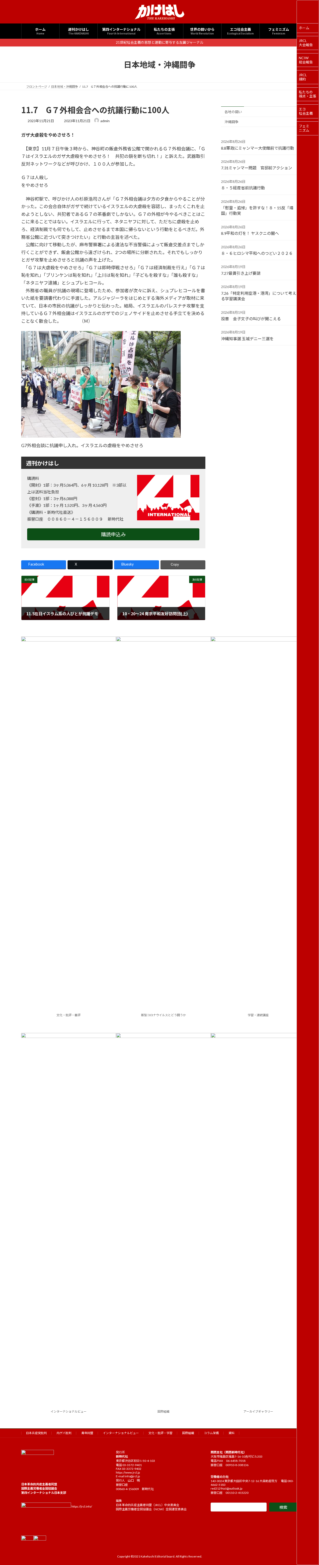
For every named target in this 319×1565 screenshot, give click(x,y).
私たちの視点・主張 (307, 94)
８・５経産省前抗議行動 (243, 187)
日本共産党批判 (36, 1433)
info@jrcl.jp (132, 1476)
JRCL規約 (303, 77)
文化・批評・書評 (68, 1015)
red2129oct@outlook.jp (226, 1488)
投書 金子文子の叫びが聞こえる (251, 318)
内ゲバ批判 (64, 1433)
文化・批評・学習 (160, 1433)
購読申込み (113, 534)
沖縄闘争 (232, 122)
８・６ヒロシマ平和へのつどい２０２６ (257, 253)
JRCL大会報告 (306, 42)
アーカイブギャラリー (258, 1411)
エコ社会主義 (306, 111)
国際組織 (163, 1411)
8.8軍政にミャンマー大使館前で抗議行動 (257, 147)
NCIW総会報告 (306, 60)
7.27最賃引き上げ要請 (240, 273)
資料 (232, 1433)
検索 (283, 1507)
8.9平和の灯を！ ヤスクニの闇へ (250, 233)
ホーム (304, 28)
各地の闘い (233, 111)
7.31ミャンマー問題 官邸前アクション (256, 167)
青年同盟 (87, 1433)
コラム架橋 (211, 1433)
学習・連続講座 (258, 1015)
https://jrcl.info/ (82, 1506)
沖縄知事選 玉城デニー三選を (247, 338)
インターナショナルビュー (68, 1411)
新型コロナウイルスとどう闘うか (163, 1015)
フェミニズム (304, 128)
